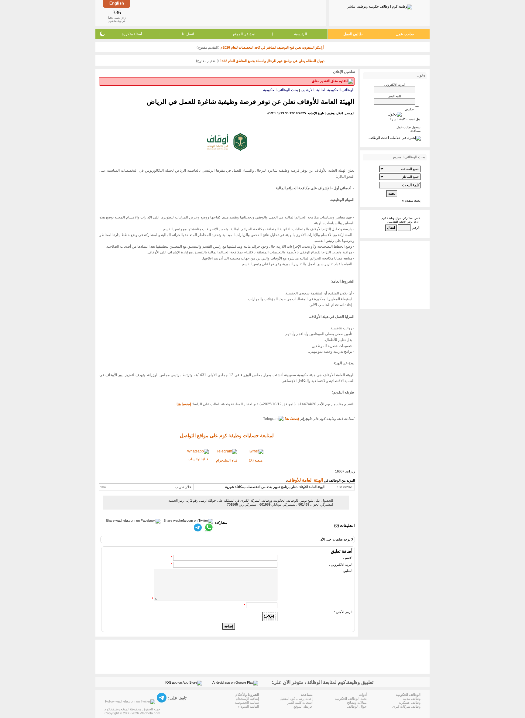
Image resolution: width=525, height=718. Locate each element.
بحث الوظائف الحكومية (280, 90)
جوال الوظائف (357, 706)
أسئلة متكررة (132, 34)
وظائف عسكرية (409, 702)
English (116, 3)
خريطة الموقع (303, 706)
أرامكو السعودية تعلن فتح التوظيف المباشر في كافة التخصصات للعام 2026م (272, 47)
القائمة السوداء (248, 706)
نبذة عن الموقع (244, 34)
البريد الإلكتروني (394, 84)
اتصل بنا (188, 34)
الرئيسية (300, 34)
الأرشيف (307, 90)
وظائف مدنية (411, 698)
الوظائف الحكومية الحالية (335, 90)
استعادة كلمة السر (300, 702)
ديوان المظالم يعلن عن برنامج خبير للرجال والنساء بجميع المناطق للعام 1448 (272, 61)
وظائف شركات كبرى (406, 706)
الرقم (416, 227)
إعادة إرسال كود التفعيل (296, 698)
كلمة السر (394, 96)
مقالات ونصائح (357, 702)
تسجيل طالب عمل (408, 127)
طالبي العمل (353, 34)
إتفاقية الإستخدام (247, 698)
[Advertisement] (228, 13)
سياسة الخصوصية (247, 702)
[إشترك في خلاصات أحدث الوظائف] (395, 137)
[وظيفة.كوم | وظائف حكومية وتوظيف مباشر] (379, 6)
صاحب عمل (405, 34)
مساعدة (415, 130)
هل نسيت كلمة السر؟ (405, 119)
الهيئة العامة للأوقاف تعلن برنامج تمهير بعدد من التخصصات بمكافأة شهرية (274, 487)
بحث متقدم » (411, 200)
